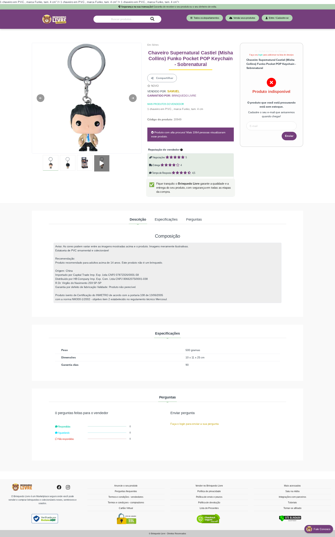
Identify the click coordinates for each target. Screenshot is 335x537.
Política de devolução (209, 502)
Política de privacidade (209, 491)
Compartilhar (164, 78)
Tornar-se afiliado (292, 508)
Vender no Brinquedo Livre (209, 485)
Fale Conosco (322, 529)
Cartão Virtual (126, 508)
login (260, 55)
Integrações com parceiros (292, 497)
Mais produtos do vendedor (165, 104)
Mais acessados (292, 485)
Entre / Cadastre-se (278, 18)
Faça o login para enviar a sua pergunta (194, 423)
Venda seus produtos (243, 18)
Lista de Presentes (209, 508)
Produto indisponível (271, 91)
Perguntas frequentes (126, 491)
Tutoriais (292, 502)
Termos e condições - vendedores (125, 497)
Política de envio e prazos (209, 497)
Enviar (289, 135)
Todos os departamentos (206, 18)
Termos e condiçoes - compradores (126, 502)
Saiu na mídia (292, 491)
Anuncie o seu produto (125, 485)
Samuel (173, 91)
